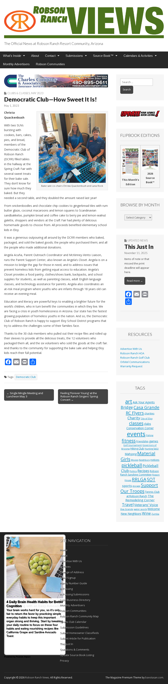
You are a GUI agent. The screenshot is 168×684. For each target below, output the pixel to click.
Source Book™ (103, 55)
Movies (134, 460)
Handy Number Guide (73, 583)
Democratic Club (26, 377)
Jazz (156, 448)
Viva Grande (126, 509)
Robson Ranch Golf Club (135, 357)
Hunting (149, 448)
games (153, 441)
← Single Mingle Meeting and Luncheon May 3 (25, 394)
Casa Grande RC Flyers (142, 410)
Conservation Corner (140, 428)
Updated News (138, 240)
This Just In (138, 246)
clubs (147, 424)
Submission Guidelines (74, 627)
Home (63, 550)
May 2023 (37, 93)
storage (136, 486)
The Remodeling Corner (140, 498)
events (136, 434)
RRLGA (139, 479)
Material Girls (138, 456)
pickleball (131, 465)
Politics (133, 471)
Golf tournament (132, 445)
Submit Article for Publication (77, 638)
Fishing (149, 435)
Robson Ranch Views (37, 677)
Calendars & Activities (138, 55)
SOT (151, 479)
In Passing (66, 589)
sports (127, 486)
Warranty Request (131, 366)
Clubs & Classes (18, 93)
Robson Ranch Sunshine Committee (139, 472)
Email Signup (68, 578)
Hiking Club (137, 448)
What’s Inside (12, 55)
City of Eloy (146, 418)
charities (149, 413)
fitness (129, 441)
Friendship (142, 441)
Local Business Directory (75, 600)
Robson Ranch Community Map (79, 616)
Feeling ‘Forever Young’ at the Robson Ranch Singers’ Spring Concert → (79, 396)
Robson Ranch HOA (132, 353)
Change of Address (72, 572)
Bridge (127, 407)
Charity (133, 417)
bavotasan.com (154, 677)
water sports (140, 509)
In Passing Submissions (74, 594)
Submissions (74, 55)
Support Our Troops (139, 488)
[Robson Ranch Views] (84, 20)
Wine (146, 513)
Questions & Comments (74, 649)
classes (136, 423)
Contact (50, 55)
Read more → (135, 281)
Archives (65, 566)
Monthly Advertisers (16, 64)
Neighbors (144, 460)
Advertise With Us (131, 349)
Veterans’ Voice (146, 505)
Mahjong (131, 454)
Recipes (143, 471)
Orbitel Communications (135, 362)
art (128, 401)
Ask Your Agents (144, 402)
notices (154, 460)
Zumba (155, 513)
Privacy (64, 660)
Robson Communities (50, 64)
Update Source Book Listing (77, 655)
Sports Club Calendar (73, 622)
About (35, 55)
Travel (128, 504)
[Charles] (56, 80)
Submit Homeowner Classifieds (79, 633)
